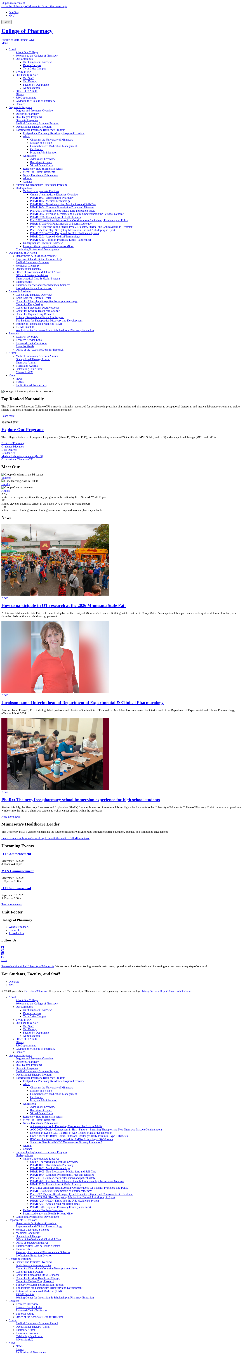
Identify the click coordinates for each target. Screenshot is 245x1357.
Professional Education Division (34, 1255)
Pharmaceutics (24, 1249)
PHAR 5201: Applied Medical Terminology (55, 1203)
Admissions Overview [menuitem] (42, 158)
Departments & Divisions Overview (36, 1223)
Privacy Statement (151, 991)
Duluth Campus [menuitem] (32, 65)
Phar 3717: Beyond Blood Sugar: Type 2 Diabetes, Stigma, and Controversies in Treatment (81, 1194)
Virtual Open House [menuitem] (41, 165)
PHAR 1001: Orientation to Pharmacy (52, 1165)
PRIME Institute (25, 1294)
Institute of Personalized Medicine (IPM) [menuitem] (39, 323)
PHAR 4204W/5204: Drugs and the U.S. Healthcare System (64, 1200)
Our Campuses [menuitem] (24, 58)
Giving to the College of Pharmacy (35, 1048)
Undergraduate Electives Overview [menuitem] (43, 242)
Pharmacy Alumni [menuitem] (26, 362)
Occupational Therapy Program (33, 1074)
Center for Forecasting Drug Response (37, 1274)
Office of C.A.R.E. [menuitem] (26, 91)
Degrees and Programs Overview (34, 1058)
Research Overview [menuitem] (27, 336)
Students (6, 477)
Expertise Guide (25, 1313)
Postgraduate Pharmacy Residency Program (40, 1077)
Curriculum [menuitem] (36, 149)
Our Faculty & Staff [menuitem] (27, 74)
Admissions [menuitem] (29, 155)
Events (19, 1349)
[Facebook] (122, 947)
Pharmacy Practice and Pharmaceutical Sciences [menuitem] (43, 284)
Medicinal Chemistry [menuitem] (27, 265)
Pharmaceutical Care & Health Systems (38, 1245)
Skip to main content (13, 2)
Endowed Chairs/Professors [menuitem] (31, 343)
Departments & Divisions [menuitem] (23, 252)
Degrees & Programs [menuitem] (20, 107)
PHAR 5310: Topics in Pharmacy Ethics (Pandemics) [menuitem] (60, 239)
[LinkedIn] (122, 953)
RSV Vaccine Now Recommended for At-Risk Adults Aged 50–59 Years (71, 1139)
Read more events (11, 904)
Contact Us (15, 930)
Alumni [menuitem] (27, 178)
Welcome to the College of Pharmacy (37, 1003)
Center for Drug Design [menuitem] (29, 304)
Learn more (8, 415)
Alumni (5, 490)
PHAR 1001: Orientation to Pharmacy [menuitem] (52, 197)
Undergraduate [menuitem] (24, 188)
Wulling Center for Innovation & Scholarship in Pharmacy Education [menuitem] (55, 330)
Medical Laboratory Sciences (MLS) (22, 456)
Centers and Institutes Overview (34, 1261)
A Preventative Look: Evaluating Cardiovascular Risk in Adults (66, 1126)
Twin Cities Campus (34, 1016)
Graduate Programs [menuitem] (27, 120)
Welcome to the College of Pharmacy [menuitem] (37, 55)
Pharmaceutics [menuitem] (24, 281)
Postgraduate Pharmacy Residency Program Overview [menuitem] (53, 133)
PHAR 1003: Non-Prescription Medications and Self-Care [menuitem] (63, 204)
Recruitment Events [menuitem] (41, 162)
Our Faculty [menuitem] (30, 81)
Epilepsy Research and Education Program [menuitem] (40, 317)
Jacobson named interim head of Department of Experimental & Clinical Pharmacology (82, 702)
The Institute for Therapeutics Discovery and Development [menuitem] (49, 320)
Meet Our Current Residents (39, 1119)
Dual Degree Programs (29, 1064)
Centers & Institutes (20, 1258)
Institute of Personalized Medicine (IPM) (39, 1291)
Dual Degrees (9, 449)
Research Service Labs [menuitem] (29, 339)
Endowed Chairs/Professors (31, 1310)
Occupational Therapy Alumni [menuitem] (33, 359)
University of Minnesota (36, 991)
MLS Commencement (17, 871)
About (12, 997)
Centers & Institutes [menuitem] (20, 291)
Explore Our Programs (22, 429)
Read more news (10, 816)
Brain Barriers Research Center (33, 1265)
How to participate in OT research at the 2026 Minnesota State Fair (63, 605)
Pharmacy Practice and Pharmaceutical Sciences (43, 1252)
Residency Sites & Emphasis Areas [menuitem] (43, 168)
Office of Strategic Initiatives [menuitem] (32, 275)
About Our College (27, 1000)
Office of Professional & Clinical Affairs (38, 1239)
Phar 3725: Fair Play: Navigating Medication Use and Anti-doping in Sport (72, 1197)
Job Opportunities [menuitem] (26, 97)
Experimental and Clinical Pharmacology (39, 1226)
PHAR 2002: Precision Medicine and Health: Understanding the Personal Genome (77, 1181)
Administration (31, 1035)
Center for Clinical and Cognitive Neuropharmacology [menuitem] (46, 301)
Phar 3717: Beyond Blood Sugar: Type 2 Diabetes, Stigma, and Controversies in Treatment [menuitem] (81, 226)
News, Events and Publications (40, 1123)
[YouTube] (122, 957)
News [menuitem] (12, 375)
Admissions (29, 1103)
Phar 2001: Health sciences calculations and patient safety (62, 1177)
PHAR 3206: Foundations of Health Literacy (55, 1184)
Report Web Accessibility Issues (175, 991)
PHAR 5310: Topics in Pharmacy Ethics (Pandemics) (60, 1207)
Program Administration (43, 1100)
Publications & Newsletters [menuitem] (31, 385)
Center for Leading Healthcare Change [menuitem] (38, 310)
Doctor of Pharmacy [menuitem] (27, 113)
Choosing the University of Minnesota (51, 1087)
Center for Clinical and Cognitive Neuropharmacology (46, 1268)
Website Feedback (19, 926)
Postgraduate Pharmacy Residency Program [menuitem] (40, 129)
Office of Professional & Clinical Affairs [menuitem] (38, 272)
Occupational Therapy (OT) (17, 459)
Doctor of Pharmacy (12, 443)
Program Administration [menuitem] (43, 152)
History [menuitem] (20, 94)
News (4, 597)
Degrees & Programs (20, 1055)
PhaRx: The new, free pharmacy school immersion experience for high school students (80, 799)
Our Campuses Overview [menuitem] (37, 62)
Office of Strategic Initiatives (32, 1242)
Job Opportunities (26, 1045)
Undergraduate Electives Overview (43, 1210)
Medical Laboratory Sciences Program (37, 1071)
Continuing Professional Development (37, 1216)
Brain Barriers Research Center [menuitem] (33, 297)
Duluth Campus (32, 1013)
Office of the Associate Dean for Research (39, 1316)
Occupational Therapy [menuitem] (28, 268)
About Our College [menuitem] (27, 52)
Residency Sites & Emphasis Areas (43, 1116)
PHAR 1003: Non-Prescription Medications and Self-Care (63, 1171)
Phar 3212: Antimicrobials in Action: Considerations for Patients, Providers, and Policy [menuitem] (79, 220)
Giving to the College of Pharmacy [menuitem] (35, 100)
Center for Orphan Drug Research (35, 1281)
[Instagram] (122, 950)
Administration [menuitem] (31, 87)
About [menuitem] (12, 49)
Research (14, 1300)
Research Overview (27, 1303)
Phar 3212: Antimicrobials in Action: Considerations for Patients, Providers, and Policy (79, 1187)
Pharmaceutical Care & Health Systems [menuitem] (38, 278)
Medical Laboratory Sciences (32, 1229)
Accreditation (16, 933)
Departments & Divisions (23, 1219)
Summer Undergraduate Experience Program (41, 1152)
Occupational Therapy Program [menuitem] (33, 126)
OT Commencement (16, 854)
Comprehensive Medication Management (53, 1093)
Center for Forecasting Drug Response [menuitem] (37, 307)
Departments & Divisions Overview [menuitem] (36, 255)
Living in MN (24, 1019)
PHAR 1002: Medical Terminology (50, 1168)
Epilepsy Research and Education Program (40, 1284)
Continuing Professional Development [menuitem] (37, 249)
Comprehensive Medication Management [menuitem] (53, 146)
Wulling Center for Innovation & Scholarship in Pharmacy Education (55, 1297)
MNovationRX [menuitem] (24, 372)
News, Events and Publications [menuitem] (40, 175)
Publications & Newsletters (31, 1352)
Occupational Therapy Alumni (33, 1326)
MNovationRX (24, 1339)
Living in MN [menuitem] (24, 71)
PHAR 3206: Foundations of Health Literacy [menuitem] (55, 217)
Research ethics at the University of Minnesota (27, 966)
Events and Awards (27, 1333)
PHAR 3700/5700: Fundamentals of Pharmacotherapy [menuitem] (61, 223)
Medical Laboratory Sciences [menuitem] (32, 262)
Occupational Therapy (28, 1236)
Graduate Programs (27, 1068)
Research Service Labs (29, 1307)
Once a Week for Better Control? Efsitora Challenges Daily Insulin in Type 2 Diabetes (79, 1135)
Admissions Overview (42, 1106)
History (20, 1042)
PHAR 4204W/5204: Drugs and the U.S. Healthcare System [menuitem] (64, 233)
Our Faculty (30, 1029)
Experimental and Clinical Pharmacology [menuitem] (39, 259)
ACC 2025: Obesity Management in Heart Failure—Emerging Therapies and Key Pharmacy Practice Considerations (96, 1129)
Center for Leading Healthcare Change (38, 1278)
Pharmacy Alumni (26, 1329)
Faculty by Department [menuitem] (36, 84)
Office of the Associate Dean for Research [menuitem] (39, 349)
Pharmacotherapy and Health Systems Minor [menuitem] (48, 246)
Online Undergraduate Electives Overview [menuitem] (54, 194)
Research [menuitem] (14, 333)
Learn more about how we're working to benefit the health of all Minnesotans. (45, 838)
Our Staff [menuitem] (28, 78)
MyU (12, 15)
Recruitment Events (41, 1110)
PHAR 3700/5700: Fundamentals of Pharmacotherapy (61, 1190)
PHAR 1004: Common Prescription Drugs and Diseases (62, 1174)
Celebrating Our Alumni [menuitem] (29, 368)
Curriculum (36, 1097)
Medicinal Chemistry (27, 1232)
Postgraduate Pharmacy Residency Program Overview (53, 1081)
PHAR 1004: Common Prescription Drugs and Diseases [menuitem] (62, 207)
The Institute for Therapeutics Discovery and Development (49, 1287)
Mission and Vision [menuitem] (41, 142)
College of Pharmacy (27, 31)
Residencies (8, 452)
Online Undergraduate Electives (41, 1158)
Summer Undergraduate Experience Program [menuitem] (41, 184)
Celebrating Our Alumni (29, 1336)
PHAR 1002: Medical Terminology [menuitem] (50, 200)
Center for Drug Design (29, 1271)
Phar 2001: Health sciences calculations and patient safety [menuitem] (62, 210)
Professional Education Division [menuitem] (34, 288)
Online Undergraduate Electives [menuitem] (41, 191)
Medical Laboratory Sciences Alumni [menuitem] (37, 356)
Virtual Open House (41, 1113)
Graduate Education (12, 446)
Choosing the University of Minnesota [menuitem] (51, 139)
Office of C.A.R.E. (26, 1039)
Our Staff (28, 1026)
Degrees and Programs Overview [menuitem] (34, 110)
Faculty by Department (36, 1032)
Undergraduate (24, 1155)
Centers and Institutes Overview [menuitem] (34, 294)
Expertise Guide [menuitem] (25, 346)
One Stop (14, 12)
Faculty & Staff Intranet (15, 39)
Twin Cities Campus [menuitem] (34, 68)
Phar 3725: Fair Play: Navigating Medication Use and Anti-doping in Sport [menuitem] (72, 230)
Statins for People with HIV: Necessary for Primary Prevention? (66, 1142)
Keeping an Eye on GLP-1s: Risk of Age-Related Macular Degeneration (71, 1132)
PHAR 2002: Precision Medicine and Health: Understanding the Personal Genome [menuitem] (77, 213)
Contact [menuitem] (20, 104)
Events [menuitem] (19, 381)
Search (6, 22)
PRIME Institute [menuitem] (25, 326)
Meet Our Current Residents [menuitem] (39, 171)
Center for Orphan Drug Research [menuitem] (35, 314)
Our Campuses (24, 1006)
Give (31, 39)
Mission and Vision (41, 1090)
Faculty (5, 484)
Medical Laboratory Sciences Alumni (37, 1323)
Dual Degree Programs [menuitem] (29, 116)
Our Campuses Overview (37, 1009)
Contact (20, 1051)
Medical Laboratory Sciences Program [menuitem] (37, 123)
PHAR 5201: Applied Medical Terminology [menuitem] (55, 236)
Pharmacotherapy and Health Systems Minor (48, 1213)
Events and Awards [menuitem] (27, 365)
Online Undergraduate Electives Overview (54, 1161)
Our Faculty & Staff (27, 1022)
